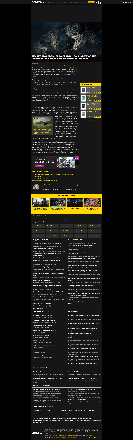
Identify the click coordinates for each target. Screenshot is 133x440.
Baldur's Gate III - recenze (40, 337)
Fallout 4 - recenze (38, 347)
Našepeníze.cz (88, 420)
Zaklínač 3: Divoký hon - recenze (42, 315)
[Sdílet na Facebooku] (33, 171)
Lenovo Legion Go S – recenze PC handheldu (81, 378)
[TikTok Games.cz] (128, 2)
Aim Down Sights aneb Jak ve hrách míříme (81, 267)
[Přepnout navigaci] (98, 2)
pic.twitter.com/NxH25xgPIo (68, 90)
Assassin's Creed (38, 225)
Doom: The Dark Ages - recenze (42, 357)
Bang (48, 410)
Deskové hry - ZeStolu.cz (43, 406)
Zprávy (41, 418)
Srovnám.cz (96, 420)
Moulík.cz (60, 420)
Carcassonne (37, 410)
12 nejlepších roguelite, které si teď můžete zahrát (83, 326)
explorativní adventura (66, 174)
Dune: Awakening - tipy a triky (42, 306)
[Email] (77, 185)
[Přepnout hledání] (96, 2)
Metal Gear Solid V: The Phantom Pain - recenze (47, 350)
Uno (48, 413)
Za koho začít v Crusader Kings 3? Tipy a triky (46, 282)
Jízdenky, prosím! (66, 413)
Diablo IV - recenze (38, 340)
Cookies (55, 435)
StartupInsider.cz (38, 422)
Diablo (81, 230)
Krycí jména (78, 413)
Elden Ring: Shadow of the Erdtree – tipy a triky (47, 294)
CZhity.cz (80, 420)
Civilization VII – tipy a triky (41, 267)
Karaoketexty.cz (37, 420)
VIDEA (71, 2)
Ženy (50, 418)
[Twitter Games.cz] (124, 2)
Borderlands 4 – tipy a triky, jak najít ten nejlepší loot (49, 251)
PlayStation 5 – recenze (40, 371)
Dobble (35, 413)
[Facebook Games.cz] (121, 2)
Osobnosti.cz (87, 418)
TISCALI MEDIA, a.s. (60, 437)
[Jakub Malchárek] (36, 187)
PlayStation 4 (35, 63)
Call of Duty (66, 230)
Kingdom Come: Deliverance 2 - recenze (45, 322)
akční (37, 174)
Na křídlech (92, 413)
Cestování (55, 418)
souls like (38, 176)
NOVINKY (65, 2)
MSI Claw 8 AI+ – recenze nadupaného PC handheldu (84, 381)
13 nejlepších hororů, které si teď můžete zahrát (82, 328)
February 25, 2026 (67, 92)
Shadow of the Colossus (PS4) (50, 180)
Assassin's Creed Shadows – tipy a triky (44, 264)
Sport (46, 418)
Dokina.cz (73, 420)
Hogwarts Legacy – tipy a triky (42, 303)
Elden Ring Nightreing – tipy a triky (43, 296)
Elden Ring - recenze (39, 332)
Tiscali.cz (36, 418)
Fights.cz (66, 420)
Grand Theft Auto (52, 225)
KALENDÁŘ (76, 2)
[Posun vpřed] (99, 202)
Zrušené (37, 72)
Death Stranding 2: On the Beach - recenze (46, 355)
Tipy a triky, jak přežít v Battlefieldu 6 (44, 248)
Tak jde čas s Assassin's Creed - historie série (81, 258)
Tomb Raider (95, 230)
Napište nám (90, 435)
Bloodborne (73, 67)
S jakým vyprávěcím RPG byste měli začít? (45, 397)
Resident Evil (52, 235)
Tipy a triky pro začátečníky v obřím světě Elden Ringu (49, 291)
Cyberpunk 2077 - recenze (41, 335)
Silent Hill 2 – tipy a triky (40, 308)
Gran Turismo (81, 235)
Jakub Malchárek (47, 185)
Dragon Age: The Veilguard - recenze (44, 345)
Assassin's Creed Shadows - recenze (44, 320)
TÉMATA (60, 2)
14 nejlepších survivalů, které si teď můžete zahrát (83, 356)
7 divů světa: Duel (80, 410)
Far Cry (52, 230)
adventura (57, 174)
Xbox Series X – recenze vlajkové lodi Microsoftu (47, 378)
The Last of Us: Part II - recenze (42, 317)
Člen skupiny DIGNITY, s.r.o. (70, 437)
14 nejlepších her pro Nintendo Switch (79, 333)
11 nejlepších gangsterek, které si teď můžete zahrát (83, 323)
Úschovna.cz (47, 420)
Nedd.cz (54, 420)
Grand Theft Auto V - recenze (42, 342)
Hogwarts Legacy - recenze (41, 327)
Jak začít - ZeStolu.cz (41, 385)
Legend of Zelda (95, 235)
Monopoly (92, 410)
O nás (73, 435)
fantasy (42, 174)
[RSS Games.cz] (131, 2)
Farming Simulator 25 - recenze (42, 325)
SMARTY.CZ (84, 2)
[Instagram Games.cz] (92, 437)
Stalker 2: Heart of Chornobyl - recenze (44, 330)
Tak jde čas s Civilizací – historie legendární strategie (84, 256)
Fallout (38, 230)
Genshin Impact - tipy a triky (41, 280)
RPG (46, 174)
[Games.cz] (38, 2)
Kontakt (70, 435)
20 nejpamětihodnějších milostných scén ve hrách (83, 265)
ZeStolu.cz (79, 418)
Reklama (46, 435)
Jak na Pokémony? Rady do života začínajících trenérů (49, 277)
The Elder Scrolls (95, 225)
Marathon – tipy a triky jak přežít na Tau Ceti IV (47, 246)
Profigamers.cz (70, 418)
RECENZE (48, 2)
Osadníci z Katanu (66, 410)
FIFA (38, 235)
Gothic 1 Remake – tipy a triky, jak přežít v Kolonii (47, 243)
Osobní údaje (61, 435)
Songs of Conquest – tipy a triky (42, 289)
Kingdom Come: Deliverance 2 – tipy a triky (46, 257)
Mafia (66, 225)
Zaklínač (80, 225)
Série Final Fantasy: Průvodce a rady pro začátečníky (84, 282)
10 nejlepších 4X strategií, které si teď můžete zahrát (84, 331)
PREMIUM (91, 2)
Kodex (66, 435)
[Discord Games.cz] (126, 2)
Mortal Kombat (66, 235)
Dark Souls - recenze (39, 352)
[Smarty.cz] (55, 162)
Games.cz (62, 418)
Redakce (51, 435)
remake (51, 174)
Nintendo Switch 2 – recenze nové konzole (81, 371)
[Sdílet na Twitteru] (35, 171)
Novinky (42, 65)
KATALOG (54, 2)
